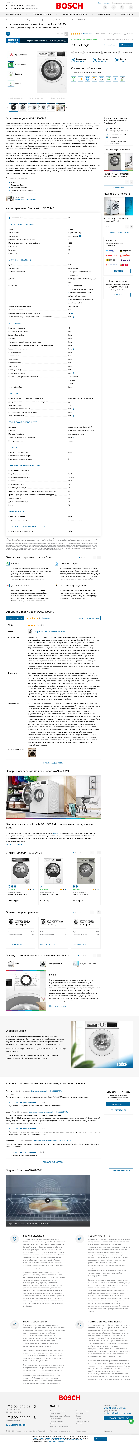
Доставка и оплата (57, 1411)
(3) (33, 889)
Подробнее (118, 271)
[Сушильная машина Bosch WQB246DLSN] (21, 871)
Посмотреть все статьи (118, 232)
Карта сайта (108, 1431)
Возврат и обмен (56, 1421)
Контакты (79, 1424)
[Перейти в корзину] (122, 7)
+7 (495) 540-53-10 (15, 5)
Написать (118, 295)
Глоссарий (80, 1413)
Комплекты (104, 14)
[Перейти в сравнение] (113, 7)
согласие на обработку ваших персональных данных (48, 1438)
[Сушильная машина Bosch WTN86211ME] (53, 871)
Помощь (79, 1419)
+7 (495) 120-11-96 (118, 287)
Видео (78, 1416)
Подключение (55, 1413)
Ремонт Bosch (55, 1419)
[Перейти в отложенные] (105, 7)
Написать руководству (118, 1418)
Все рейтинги (118, 187)
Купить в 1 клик (110, 45)
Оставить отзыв (15, 618)
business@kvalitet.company (117, 1413)
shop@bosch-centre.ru (115, 1408)
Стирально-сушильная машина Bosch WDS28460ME (48, 1112)
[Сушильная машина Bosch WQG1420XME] (86, 871)
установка (102, 61)
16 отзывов (87, 34)
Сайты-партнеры (82, 1421)
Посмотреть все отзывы (88, 618)
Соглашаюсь (101, 1439)
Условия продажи (82, 1431)
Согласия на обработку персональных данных (69, 1439)
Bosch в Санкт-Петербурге (60, 1426)
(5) (98, 889)
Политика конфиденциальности (60, 1431)
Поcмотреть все (118, 1110)
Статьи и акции (104, 3)
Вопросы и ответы (83, 1411)
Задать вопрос (118, 1104)
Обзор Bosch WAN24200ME (25, 199)
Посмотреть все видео (121, 1170)
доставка (80, 61)
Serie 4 (55, 833)
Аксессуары (127, 14)
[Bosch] (69, 5)
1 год (122, 61)
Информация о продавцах (56, 1441)
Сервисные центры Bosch (60, 1416)
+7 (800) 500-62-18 (15, 8)
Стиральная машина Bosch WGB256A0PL (46, 1091)
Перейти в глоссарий (57, 1006)
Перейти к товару (15, 944)
